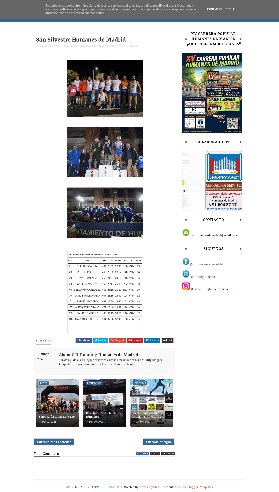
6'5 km (62, 46)
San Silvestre (99, 46)
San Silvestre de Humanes (123, 46)
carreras (72, 46)
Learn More (214, 9)
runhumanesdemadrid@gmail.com (213, 235)
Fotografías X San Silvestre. (57, 416)
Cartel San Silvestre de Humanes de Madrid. (148, 415)
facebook (168, 453)
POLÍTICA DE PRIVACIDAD (104, 487)
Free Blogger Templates (197, 487)
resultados (85, 46)
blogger (142, 453)
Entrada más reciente (54, 442)
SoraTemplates (149, 487)
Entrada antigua (159, 442)
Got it (230, 9)
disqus (155, 453)
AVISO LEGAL (75, 487)
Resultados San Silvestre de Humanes (104, 415)
